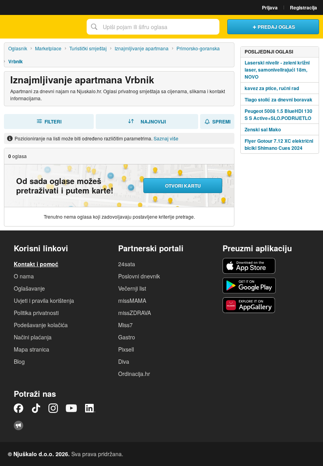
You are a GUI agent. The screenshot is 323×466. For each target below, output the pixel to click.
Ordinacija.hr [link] (134, 374)
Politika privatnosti (36, 313)
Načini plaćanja (33, 337)
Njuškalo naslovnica (41, 27)
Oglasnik (17, 48)
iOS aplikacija (249, 266)
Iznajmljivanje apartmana (142, 48)
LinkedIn (90, 408)
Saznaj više (166, 138)
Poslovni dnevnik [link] (139, 276)
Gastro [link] (126, 337)
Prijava (270, 7)
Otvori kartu (183, 185)
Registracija (303, 7)
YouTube (71, 408)
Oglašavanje (29, 288)
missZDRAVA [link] (134, 313)
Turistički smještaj (88, 48)
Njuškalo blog (18, 425)
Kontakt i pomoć (36, 264)
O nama (24, 276)
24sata (126, 264)
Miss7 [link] (125, 325)
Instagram (53, 408)
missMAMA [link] (132, 300)
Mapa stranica (31, 349)
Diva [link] (123, 361)
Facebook (18, 408)
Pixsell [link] (126, 349)
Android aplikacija (249, 285)
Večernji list (132, 288)
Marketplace (48, 48)
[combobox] (153, 27)
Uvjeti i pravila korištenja (44, 300)
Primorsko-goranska (198, 48)
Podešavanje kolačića (41, 325)
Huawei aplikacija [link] (249, 305)
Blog (19, 361)
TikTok (36, 408)
